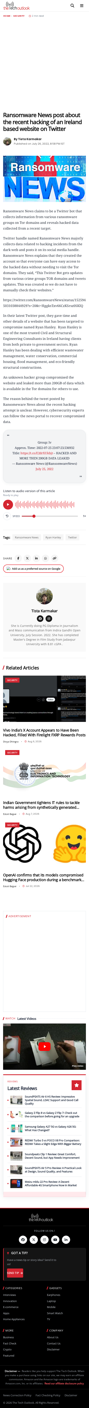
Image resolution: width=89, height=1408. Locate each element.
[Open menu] (82, 6)
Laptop (51, 1301)
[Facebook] (18, 558)
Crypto (7, 1349)
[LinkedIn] (36, 558)
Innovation (10, 1301)
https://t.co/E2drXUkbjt (36, 453)
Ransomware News (26, 537)
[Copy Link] (54, 558)
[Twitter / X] (27, 558)
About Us (52, 1337)
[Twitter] (34, 1240)
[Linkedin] (66, 1240)
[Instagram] (49, 618)
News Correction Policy (17, 1395)
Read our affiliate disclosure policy (64, 1383)
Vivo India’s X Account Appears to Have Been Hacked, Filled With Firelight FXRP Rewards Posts (44, 732)
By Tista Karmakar (28, 139)
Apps (6, 1313)
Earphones (53, 1295)
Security (19, 16)
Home (6, 16)
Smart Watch (55, 1313)
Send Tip (13, 1273)
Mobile (51, 1307)
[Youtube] (55, 1240)
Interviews (9, 1295)
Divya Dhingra (10, 741)
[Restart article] (7, 516)
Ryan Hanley (53, 537)
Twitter (72, 537)
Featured (8, 1355)
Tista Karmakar (44, 610)
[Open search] (72, 6)
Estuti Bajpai (9, 814)
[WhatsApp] (45, 558)
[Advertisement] (44, 64)
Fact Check (9, 1343)
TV (48, 1319)
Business (8, 1337)
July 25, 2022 (44, 469)
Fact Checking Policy (48, 1395)
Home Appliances (14, 1319)
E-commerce (10, 1307)
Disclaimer (53, 1349)
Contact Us (53, 1343)
